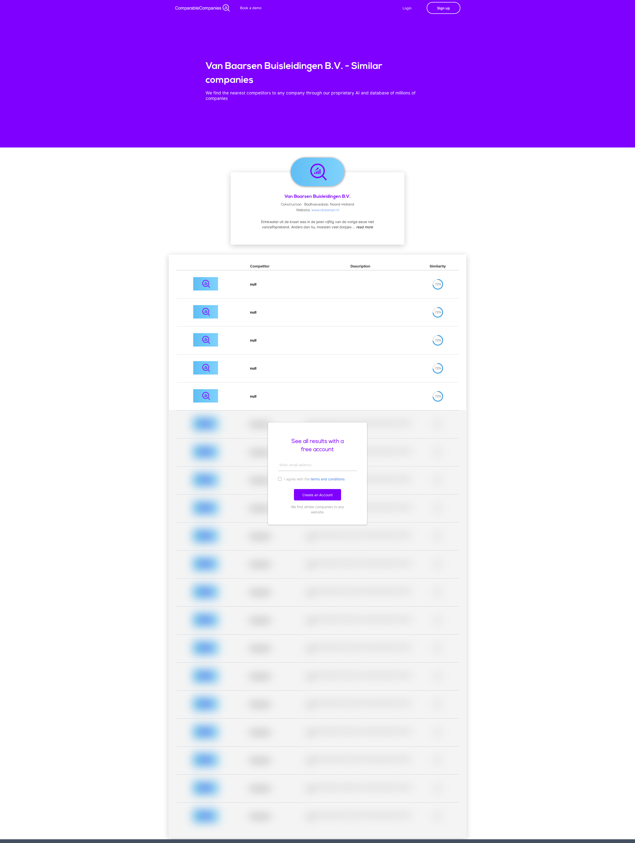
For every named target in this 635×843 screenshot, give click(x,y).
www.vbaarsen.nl (325, 210)
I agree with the (314, 479)
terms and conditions (328, 479)
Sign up (443, 8)
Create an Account (317, 495)
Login (407, 8)
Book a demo (250, 8)
